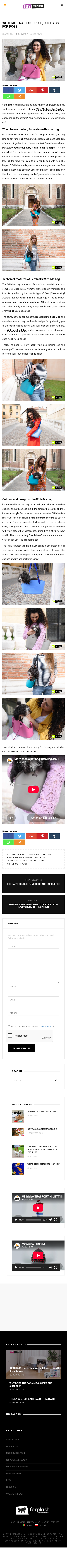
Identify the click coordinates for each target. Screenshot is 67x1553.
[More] (19, 96)
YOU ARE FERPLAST (14, 1494)
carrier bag (40, 858)
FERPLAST (55, 1522)
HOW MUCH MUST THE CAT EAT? (42, 1111)
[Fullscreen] (55, 1219)
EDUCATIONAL (12, 1446)
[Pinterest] (42, 90)
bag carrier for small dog (19, 855)
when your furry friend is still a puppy (34, 147)
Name (13, 987)
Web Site (13, 1013)
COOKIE (45, 1522)
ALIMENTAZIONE (13, 1439)
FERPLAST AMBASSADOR (17, 1460)
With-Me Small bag (17, 330)
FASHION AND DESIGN (15, 1453)
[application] (36, 1208)
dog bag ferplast (37, 861)
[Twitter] (19, 90)
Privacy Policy (46, 1027)
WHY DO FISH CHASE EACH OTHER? (43, 1164)
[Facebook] (8, 90)
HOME (12, 1522)
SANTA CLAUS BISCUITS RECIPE (41, 1129)
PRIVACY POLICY (33, 1522)
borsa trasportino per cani (20, 858)
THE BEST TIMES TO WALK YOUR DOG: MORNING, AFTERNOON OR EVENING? (42, 1149)
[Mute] (50, 1219)
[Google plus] (31, 90)
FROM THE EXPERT (14, 1473)
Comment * (15, 946)
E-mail (13, 1000)
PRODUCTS (11, 1487)
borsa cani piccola (42, 855)
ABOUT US (21, 1522)
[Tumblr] (54, 90)
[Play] (15, 1219)
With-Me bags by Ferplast (50, 109)
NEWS (8, 1480)
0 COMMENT (22, 34)
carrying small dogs (17, 861)
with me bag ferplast (17, 864)
